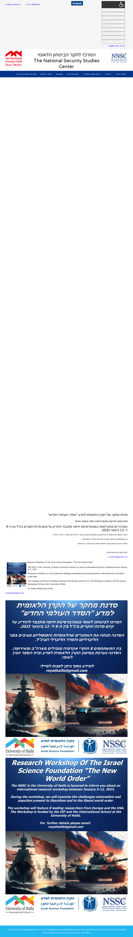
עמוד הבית (121, 74)
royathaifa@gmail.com (118, 557)
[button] (113, 4)
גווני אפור (118, 30)
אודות (108, 74)
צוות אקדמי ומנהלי (92, 74)
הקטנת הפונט (116, 10)
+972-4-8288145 (33, 5)
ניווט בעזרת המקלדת (112, 37)
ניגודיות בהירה (115, 22)
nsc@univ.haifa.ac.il (13, 5)
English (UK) (113, 46)
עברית (122, 46)
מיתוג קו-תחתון (115, 41)
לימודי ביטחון (46, 74)
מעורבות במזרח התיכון (27, 74)
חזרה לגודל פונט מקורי (112, 18)
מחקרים (59, 74)
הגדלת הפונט (116, 14)
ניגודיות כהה (116, 26)
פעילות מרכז (72, 74)
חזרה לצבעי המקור (113, 33)
